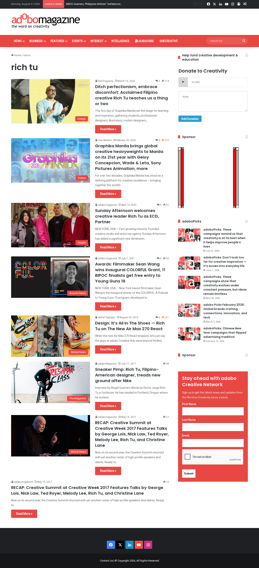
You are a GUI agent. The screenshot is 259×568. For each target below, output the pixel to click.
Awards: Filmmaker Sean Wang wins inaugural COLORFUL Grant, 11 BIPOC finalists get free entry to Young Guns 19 (130, 272)
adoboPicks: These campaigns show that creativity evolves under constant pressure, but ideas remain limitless (225, 285)
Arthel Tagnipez (107, 317)
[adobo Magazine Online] (46, 21)
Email (186, 435)
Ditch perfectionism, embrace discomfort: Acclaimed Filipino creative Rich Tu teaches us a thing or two (131, 95)
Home (17, 55)
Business (36, 41)
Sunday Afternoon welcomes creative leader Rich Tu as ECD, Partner (127, 216)
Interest (97, 41)
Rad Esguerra (105, 81)
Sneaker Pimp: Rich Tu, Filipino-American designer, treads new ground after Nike (127, 375)
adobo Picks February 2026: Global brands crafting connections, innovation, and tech (225, 311)
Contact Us (106, 560)
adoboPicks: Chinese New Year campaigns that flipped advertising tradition (224, 332)
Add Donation (190, 118)
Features (57, 41)
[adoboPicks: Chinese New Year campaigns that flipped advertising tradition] (189, 333)
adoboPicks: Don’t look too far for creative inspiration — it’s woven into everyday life (224, 261)
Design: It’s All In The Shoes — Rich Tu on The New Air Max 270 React (130, 326)
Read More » (108, 129)
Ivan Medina (105, 140)
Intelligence (120, 41)
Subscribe (146, 41)
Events (77, 41)
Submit (188, 473)
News (18, 41)
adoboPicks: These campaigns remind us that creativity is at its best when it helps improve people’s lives (224, 238)
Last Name (189, 420)
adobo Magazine (107, 363)
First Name (190, 404)
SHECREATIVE (169, 41)
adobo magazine (107, 204)
